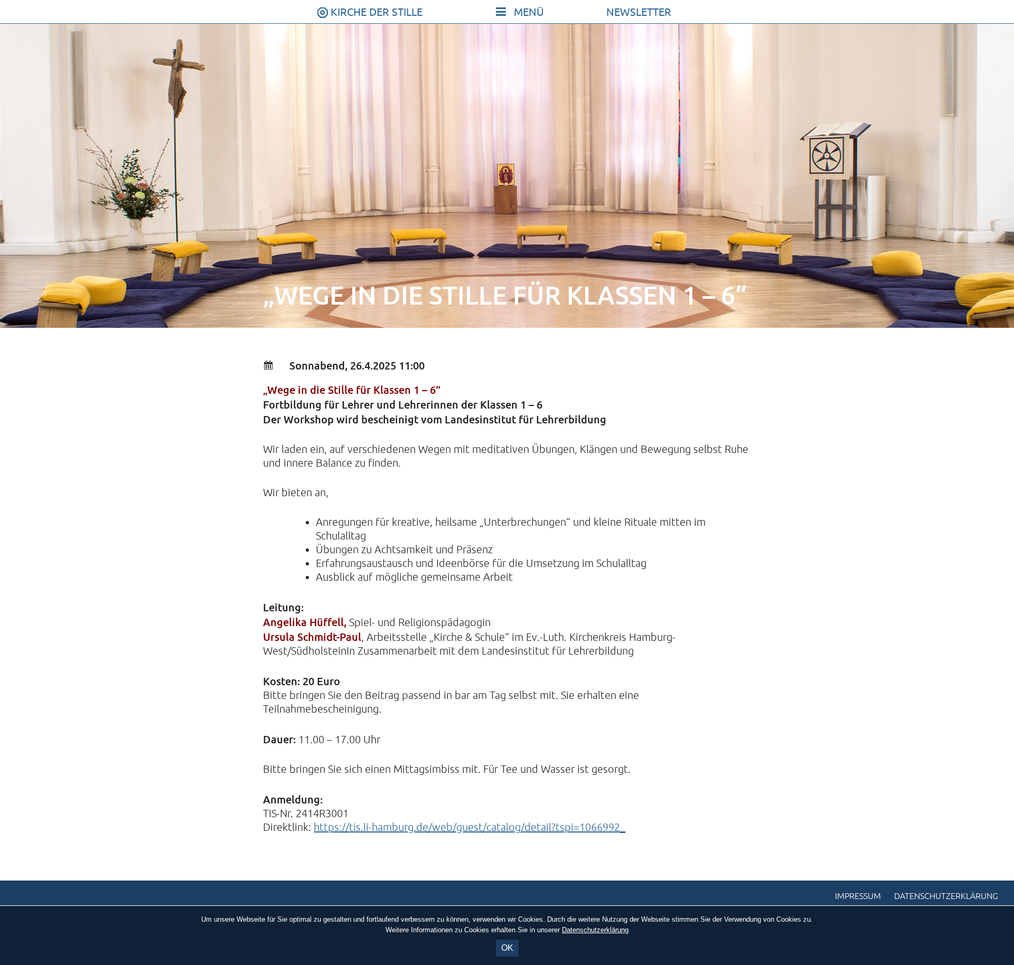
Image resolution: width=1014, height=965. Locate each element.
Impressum (858, 896)
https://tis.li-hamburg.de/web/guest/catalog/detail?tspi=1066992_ (469, 827)
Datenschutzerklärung (946, 896)
